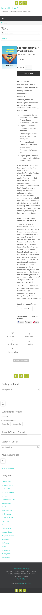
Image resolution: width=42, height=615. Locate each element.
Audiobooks (6, 489)
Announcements (7, 485)
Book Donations (7, 510)
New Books (5, 539)
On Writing (5, 543)
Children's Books (7, 518)
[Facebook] (16, 3)
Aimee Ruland (6, 482)
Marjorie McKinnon (8, 536)
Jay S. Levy (5, 521)
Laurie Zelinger (7, 528)
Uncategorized (6, 554)
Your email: (4, 417)
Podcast (4, 547)
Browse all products (7, 468)
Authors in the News (8, 500)
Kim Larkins (5, 525)
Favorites (29, 344)
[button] (24, 308)
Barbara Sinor (6, 503)
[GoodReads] (25, 3)
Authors (4, 496)
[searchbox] (20, 33)
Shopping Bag (13, 352)
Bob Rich (5, 507)
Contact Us (21, 579)
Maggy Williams (7, 532)
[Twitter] (21, 3)
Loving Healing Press (11, 8)
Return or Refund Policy (21, 569)
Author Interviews (8, 492)
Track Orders (13, 344)
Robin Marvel (6, 550)
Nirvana (20, 583)
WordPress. (28, 583)
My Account (29, 336)
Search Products (13, 336)
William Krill (6, 557)
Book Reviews (6, 514)
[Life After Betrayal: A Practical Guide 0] (9, 57)
